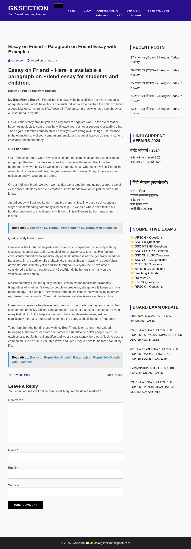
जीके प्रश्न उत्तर (139, 204)
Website (13, 485)
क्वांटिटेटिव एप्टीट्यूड (141, 208)
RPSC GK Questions (149, 286)
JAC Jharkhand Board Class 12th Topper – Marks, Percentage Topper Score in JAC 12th (154, 354)
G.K (86, 10)
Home (72, 10)
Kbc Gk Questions (147, 282)
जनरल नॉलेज (137, 190)
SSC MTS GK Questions (151, 246)
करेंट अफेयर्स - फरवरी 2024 (145, 162)
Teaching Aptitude (147, 273)
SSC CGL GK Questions (151, 259)
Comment (15, 400)
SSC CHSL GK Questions (152, 255)
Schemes (102, 15)
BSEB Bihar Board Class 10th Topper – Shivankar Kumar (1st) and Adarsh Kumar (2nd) (156, 335)
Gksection (28, 8)
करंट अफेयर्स (137, 199)
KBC (120, 15)
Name (13, 450)
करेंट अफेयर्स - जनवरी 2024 (146, 157)
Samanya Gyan (158, 10)
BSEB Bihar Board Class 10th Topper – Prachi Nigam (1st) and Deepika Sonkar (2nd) (153, 387)
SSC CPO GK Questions (151, 251)
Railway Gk (142, 277)
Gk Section (17, 60)
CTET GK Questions (148, 264)
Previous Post (20, 374)
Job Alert (133, 10)
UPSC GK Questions (149, 237)
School (136, 15)
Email (13, 467)
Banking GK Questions (150, 268)
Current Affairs (107, 10)
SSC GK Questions (147, 242)
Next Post (113, 374)
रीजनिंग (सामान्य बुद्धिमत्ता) (144, 195)
